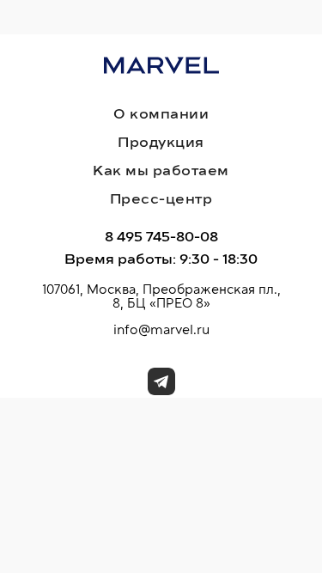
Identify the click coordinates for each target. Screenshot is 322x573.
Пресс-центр (161, 199)
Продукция (161, 142)
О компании (161, 114)
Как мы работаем (161, 171)
